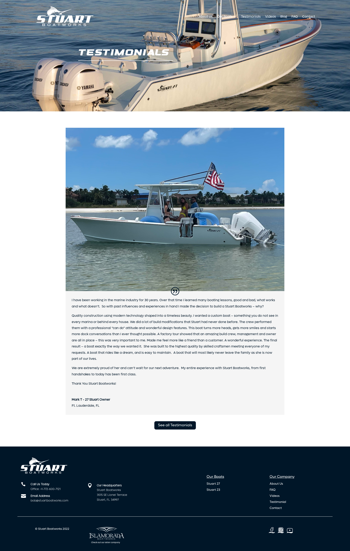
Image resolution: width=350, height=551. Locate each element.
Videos (270, 16)
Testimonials (251, 16)
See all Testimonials (175, 425)
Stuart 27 (213, 484)
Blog (283, 16)
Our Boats (225, 16)
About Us (206, 16)
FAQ (294, 16)
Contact (308, 16)
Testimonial (278, 502)
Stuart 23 (213, 490)
